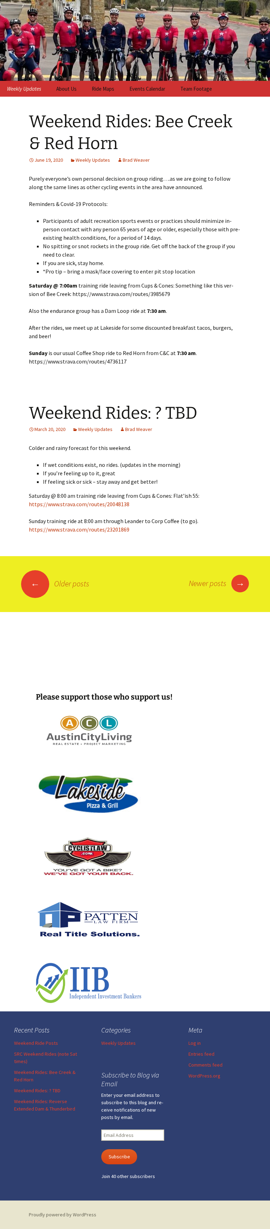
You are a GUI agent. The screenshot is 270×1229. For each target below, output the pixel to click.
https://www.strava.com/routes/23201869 (79, 529)
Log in (194, 1043)
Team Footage (196, 88)
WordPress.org (204, 1076)
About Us (66, 88)
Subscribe (119, 1156)
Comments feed (205, 1065)
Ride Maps (103, 88)
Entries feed (201, 1054)
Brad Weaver (136, 160)
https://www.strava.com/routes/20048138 (79, 504)
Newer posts (217, 583)
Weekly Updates (24, 88)
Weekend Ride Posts (36, 1043)
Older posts (60, 583)
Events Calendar (147, 88)
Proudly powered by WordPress (62, 1214)
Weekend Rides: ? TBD (113, 413)
